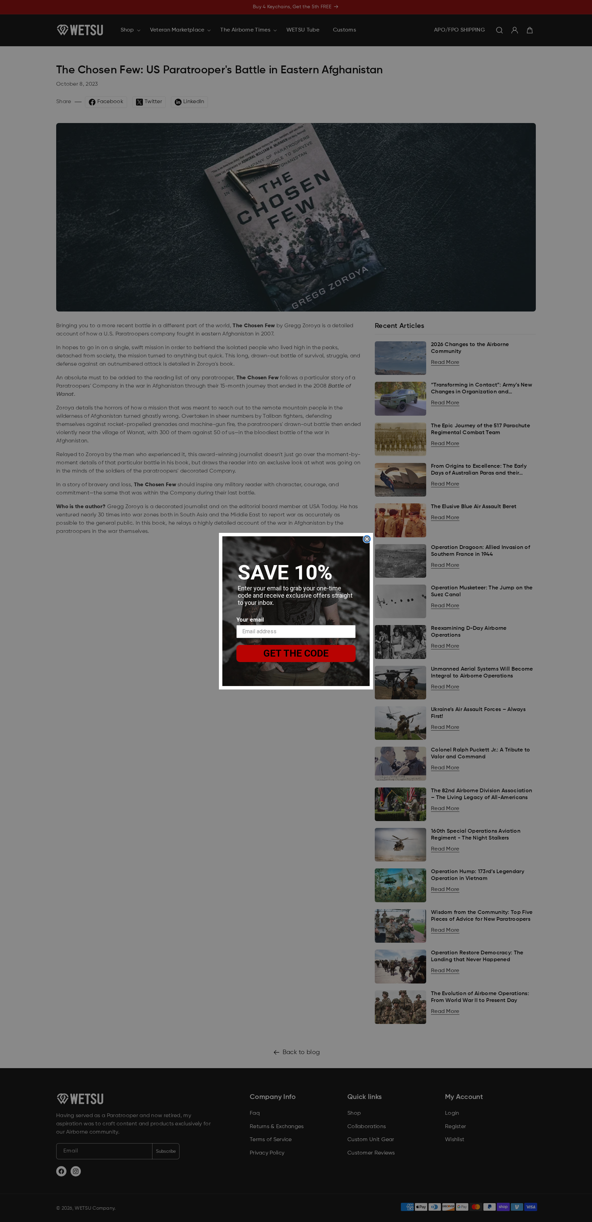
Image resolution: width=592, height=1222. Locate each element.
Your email (250, 619)
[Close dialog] (366, 539)
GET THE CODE (296, 653)
